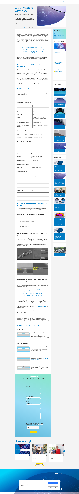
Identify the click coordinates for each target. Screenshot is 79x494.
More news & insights (39, 464)
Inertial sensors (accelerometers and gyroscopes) (58, 58)
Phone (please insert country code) (32, 406)
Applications (44, 479)
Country (27, 401)
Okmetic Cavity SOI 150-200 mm (59, 36)
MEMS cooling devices (58, 69)
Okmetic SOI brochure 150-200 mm (59, 33)
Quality (61, 479)
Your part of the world (30, 396)
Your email (28, 386)
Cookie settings (53, 487)
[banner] (58, 474)
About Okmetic (59, 476)
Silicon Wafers (25, 2)
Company (28, 391)
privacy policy (40, 424)
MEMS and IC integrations (59, 71)
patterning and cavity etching (41, 306)
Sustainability (60, 481)
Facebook (61, 489)
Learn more (22, 485)
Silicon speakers (57, 52)
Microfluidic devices (58, 65)
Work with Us (60, 483)
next (64, 451)
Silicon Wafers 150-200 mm (46, 476)
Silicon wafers (31, 2)
